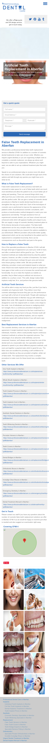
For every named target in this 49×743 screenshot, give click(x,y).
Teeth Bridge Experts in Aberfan (16, 727)
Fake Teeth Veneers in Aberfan (16, 722)
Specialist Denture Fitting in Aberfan (18, 729)
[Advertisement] (24, 43)
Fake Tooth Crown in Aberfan (15, 724)
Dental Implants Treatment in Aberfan (18, 708)
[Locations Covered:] (2, 3)
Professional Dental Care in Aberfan (16, 699)
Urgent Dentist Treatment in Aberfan (16, 738)
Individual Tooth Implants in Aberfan (17, 704)
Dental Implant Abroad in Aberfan (15, 740)
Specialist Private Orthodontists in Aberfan (20, 734)
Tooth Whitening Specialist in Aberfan (18, 718)
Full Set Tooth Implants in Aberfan (17, 706)
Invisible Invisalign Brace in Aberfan (17, 736)
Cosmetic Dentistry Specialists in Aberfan (19, 715)
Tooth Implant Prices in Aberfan (16, 711)
